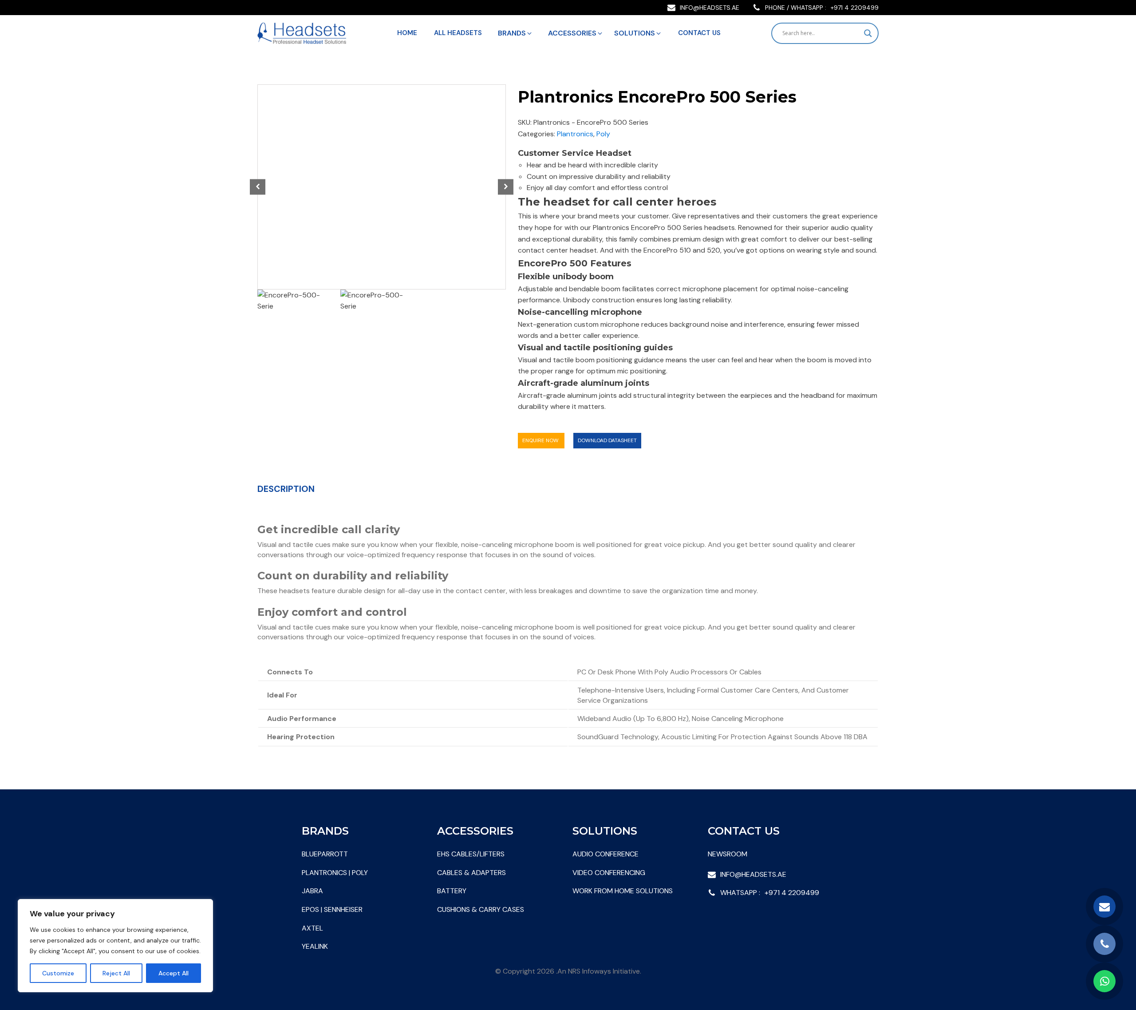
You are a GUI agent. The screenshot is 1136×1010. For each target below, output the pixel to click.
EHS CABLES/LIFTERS (471, 854)
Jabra (312, 890)
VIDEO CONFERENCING (608, 872)
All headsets (458, 32)
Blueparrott (325, 854)
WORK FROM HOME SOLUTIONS (622, 890)
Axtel (312, 928)
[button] (515, 33)
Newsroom (727, 854)
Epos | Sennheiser (332, 909)
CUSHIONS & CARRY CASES (480, 909)
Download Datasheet (607, 440)
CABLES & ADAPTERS (471, 872)
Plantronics (575, 134)
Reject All (116, 973)
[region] (115, 945)
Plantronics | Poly (335, 872)
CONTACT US (699, 32)
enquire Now (541, 440)
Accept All (173, 973)
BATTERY (451, 890)
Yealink (315, 946)
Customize (58, 973)
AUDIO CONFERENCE (605, 854)
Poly (603, 134)
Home (407, 32)
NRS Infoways (589, 971)
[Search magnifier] (868, 33)
